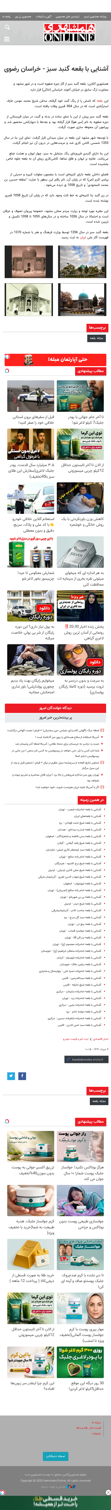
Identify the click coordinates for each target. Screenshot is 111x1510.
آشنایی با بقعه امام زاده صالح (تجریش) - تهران (74, 890)
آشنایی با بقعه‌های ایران (87, 816)
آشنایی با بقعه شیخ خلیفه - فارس (82, 985)
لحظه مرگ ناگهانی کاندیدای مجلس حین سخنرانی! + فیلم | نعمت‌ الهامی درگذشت (53, 730)
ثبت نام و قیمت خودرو (76, 1039)
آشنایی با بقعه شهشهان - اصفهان (82, 884)
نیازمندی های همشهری (68, 17)
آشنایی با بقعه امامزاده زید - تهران (81, 998)
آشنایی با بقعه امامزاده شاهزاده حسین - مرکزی (74, 1018)
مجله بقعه (96, 338)
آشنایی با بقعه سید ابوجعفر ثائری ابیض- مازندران (73, 850)
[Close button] (108, 1492)
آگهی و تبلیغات (43, 17)
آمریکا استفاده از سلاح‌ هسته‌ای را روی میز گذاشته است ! (67, 737)
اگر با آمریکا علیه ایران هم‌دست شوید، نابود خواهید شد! (67, 787)
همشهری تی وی (23, 17)
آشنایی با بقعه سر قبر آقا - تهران (83, 937)
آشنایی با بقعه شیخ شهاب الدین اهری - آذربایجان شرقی (69, 877)
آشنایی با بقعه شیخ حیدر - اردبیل (82, 904)
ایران (82, 237)
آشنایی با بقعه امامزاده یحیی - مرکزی (80, 1005)
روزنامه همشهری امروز (95, 17)
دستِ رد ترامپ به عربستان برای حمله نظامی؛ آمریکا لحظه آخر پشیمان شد (57, 744)
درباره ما (96, 1422)
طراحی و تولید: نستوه (53, 1487)
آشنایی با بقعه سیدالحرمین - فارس (81, 978)
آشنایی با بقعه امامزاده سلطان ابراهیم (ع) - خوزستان (71, 951)
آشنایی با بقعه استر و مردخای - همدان (79, 830)
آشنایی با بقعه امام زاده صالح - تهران (80, 857)
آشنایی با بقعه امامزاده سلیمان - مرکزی (78, 991)
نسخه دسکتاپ (55, 1456)
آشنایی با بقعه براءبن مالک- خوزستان (80, 964)
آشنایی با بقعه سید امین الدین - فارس (79, 1025)
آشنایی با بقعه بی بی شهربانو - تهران (80, 897)
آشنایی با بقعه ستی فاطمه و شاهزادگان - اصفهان (73, 836)
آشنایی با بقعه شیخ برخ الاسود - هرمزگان (78, 863)
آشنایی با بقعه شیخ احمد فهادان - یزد (80, 823)
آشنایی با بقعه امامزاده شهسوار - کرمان (79, 958)
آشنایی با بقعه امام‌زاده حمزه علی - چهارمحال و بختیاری (70, 971)
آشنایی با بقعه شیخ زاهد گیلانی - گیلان (79, 843)
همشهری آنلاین (69, 32)
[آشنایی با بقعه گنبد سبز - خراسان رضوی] (82, 262)
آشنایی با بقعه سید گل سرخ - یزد (82, 917)
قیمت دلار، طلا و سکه (88, 1428)
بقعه (99, 101)
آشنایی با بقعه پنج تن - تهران (84, 924)
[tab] (55, 708)
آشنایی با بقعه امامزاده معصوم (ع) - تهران (77, 944)
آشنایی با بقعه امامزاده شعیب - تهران (80, 809)
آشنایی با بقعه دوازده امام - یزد (83, 1012)
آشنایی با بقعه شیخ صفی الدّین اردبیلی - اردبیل (74, 870)
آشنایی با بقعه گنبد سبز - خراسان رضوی (56, 69)
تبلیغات (96, 1434)
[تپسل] (2, 1492)
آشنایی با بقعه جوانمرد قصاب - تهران (80, 931)
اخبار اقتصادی (100, 1039)
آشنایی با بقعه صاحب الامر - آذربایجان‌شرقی (76, 910)
